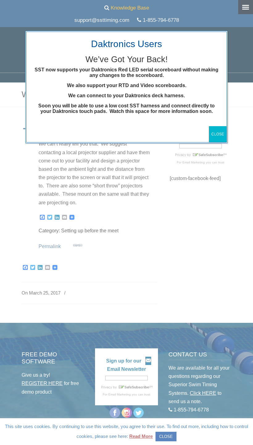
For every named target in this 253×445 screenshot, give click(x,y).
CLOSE (217, 134)
